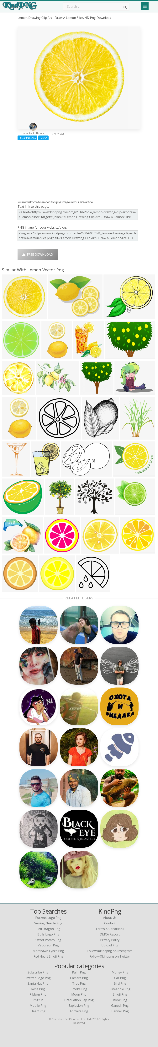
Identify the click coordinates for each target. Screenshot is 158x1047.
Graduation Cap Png (79, 1000)
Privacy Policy (109, 940)
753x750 (9, 357)
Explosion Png (79, 1005)
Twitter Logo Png (38, 978)
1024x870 (44, 392)
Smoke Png (79, 989)
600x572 (122, 513)
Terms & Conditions (109, 929)
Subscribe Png (38, 972)
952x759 (121, 392)
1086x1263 (91, 437)
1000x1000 (11, 589)
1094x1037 (90, 551)
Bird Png (120, 983)
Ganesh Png (120, 1005)
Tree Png (79, 983)
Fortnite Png (79, 1011)
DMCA (43, 137)
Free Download (39, 254)
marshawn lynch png (48, 951)
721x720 (51, 551)
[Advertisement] (79, 169)
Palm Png (79, 972)
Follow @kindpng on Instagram (109, 951)
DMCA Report (110, 934)
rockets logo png (48, 918)
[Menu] (145, 6)
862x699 (55, 316)
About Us (110, 918)
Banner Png (120, 1011)
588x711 (127, 437)
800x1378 (10, 437)
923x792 (110, 316)
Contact (109, 923)
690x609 (9, 513)
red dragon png (48, 929)
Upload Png (109, 945)
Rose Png (38, 989)
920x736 (9, 316)
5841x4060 (70, 474)
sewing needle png (48, 923)
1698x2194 (82, 357)
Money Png (120, 972)
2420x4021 (50, 357)
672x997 (52, 513)
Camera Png (79, 978)
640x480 (112, 357)
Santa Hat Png (38, 983)
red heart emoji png (48, 956)
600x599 (46, 589)
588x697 (38, 474)
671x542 (120, 474)
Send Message (27, 137)
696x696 (82, 513)
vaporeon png (48, 945)
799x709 (9, 551)
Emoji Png (120, 994)
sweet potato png (48, 940)
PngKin (38, 1000)
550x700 (9, 474)
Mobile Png (38, 1005)
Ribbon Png (37, 994)
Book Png (120, 1000)
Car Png (120, 978)
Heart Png (38, 1011)
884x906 (9, 392)
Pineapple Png (119, 989)
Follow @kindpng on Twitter (109, 956)
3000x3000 (88, 392)
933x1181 (128, 551)
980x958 (44, 437)
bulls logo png (48, 934)
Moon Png (79, 994)
